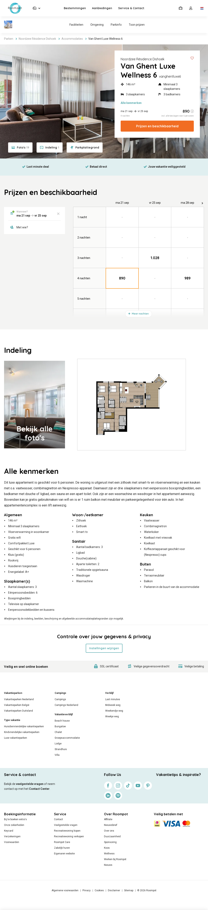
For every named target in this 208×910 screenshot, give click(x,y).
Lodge (58, 743)
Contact (58, 819)
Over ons (109, 830)
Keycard (8, 830)
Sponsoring (110, 842)
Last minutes (112, 699)
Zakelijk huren (62, 847)
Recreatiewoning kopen (67, 830)
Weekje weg (112, 716)
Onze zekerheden (14, 825)
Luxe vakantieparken (15, 737)
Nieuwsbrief (110, 825)
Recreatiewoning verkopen (69, 836)
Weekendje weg (114, 710)
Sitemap (128, 890)
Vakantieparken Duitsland (18, 710)
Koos (107, 847)
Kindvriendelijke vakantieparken (21, 732)
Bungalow (60, 726)
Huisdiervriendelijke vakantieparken (24, 726)
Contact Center (39, 788)
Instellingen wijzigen (104, 648)
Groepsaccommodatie (67, 737)
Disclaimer (114, 890)
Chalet (58, 732)
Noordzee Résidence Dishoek (142, 59)
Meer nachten (140, 313)
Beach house (62, 720)
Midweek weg (112, 705)
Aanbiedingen (102, 8)
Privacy (86, 890)
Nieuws (108, 865)
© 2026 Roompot (146, 890)
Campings (60, 693)
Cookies (99, 890)
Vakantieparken (13, 693)
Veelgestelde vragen (65, 825)
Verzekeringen (12, 836)
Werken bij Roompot (115, 859)
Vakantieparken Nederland (19, 699)
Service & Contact (131, 8)
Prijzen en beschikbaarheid (157, 126)
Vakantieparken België (16, 705)
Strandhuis (61, 749)
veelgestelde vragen (29, 784)
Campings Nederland (66, 705)
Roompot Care (62, 842)
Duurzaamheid (112, 836)
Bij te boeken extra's (15, 819)
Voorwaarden (11, 842)
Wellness (109, 853)
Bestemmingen (75, 8)
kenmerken (131, 103)
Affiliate (108, 819)
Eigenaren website (64, 853)
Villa (57, 755)
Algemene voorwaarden (65, 890)
